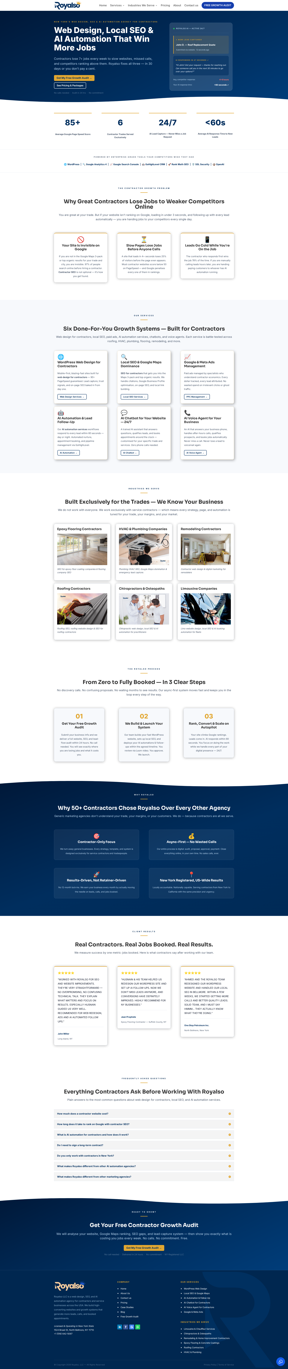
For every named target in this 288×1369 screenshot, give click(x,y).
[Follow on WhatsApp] (137, 1327)
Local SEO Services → (134, 396)
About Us (125, 1293)
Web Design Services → (72, 396)
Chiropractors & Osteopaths (142, 589)
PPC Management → (196, 396)
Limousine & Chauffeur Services (199, 1329)
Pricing (165, 5)
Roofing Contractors (73, 589)
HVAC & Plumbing (192, 1352)
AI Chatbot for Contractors (197, 1302)
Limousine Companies (199, 589)
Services (116, 5)
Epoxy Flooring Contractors (79, 529)
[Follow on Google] (131, 1327)
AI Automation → (68, 452)
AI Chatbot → (130, 452)
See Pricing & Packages (70, 85)
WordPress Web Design (195, 1288)
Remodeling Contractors (201, 529)
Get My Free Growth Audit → (74, 77)
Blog (123, 1312)
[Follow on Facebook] (125, 1327)
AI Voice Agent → (195, 452)
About (177, 5)
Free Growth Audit (217, 5)
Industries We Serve (141, 5)
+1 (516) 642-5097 (63, 1333)
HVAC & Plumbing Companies (143, 529)
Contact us (191, 5)
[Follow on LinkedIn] (119, 1327)
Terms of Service (226, 1364)
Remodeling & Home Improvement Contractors (207, 1338)
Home (103, 5)
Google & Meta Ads (193, 1312)
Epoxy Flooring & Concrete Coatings (201, 1343)
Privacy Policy (210, 1364)
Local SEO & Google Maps (197, 1293)
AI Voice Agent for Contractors (199, 1307)
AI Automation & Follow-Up (197, 1298)
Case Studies (127, 1307)
